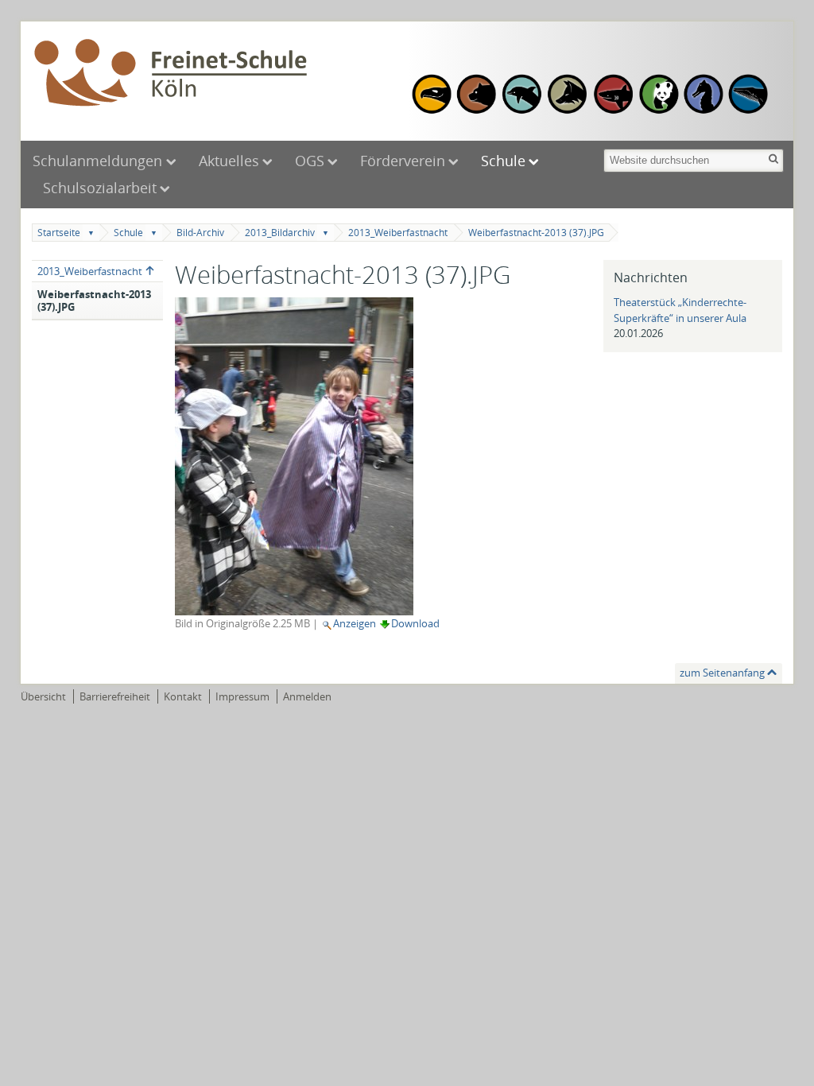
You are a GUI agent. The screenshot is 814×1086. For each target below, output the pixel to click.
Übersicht (43, 696)
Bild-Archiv (200, 232)
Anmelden (307, 696)
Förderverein (402, 160)
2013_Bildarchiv (280, 232)
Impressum (242, 696)
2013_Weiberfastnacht (398, 232)
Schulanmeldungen (99, 160)
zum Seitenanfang (722, 672)
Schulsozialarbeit (100, 187)
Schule (503, 160)
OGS (309, 160)
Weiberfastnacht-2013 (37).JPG (536, 232)
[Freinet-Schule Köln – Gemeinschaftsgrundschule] (216, 74)
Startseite (58, 232)
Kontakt (183, 696)
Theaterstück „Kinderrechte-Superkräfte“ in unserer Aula (680, 310)
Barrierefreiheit (114, 696)
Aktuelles (229, 160)
